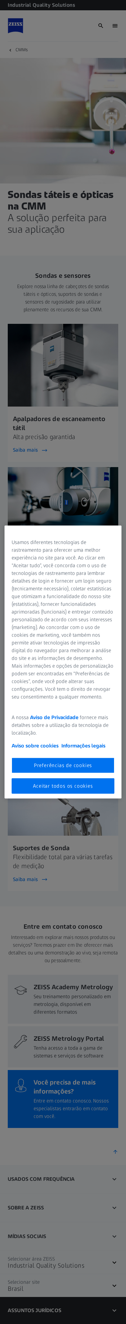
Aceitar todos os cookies (63, 786)
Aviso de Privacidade (54, 717)
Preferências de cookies (63, 765)
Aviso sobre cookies (35, 745)
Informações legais (83, 745)
